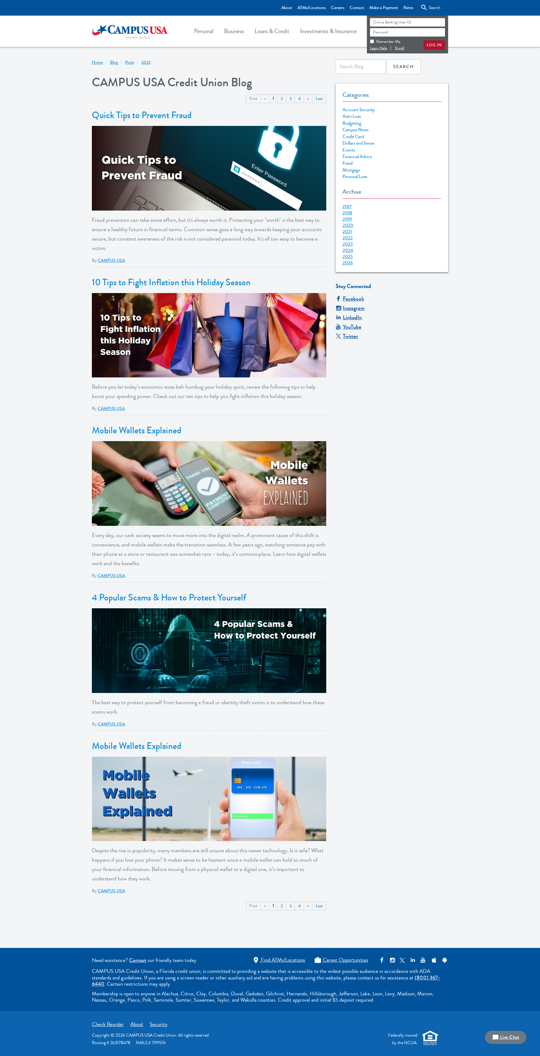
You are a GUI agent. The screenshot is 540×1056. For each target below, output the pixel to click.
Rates (408, 8)
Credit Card (353, 136)
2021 (347, 231)
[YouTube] (423, 960)
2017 (347, 206)
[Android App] (443, 960)
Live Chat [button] (505, 1037)
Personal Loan (355, 176)
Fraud (347, 163)
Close (429, 7)
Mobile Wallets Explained (136, 430)
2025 (347, 256)
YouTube (352, 327)
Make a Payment (383, 8)
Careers (337, 8)
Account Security (358, 110)
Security (159, 1024)
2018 (347, 213)
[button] (204, 31)
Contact (357, 8)
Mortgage (351, 170)
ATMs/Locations (312, 8)
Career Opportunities (341, 960)
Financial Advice (357, 156)
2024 (347, 250)
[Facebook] (381, 960)
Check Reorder (108, 1024)
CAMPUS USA (111, 260)
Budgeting (351, 123)
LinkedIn (352, 317)
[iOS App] (433, 960)
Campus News (355, 130)
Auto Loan (351, 116)
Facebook (353, 299)
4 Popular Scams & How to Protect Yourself (169, 597)
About (286, 8)
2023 (347, 244)
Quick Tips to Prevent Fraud (142, 115)
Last (319, 99)
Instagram (354, 308)
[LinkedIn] (412, 960)
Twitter (350, 336)
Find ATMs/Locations (278, 960)
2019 (347, 219)
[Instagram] (392, 960)
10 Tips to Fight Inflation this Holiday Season (171, 282)
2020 (347, 225)
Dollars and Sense (358, 143)
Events (348, 150)
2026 (347, 263)
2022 (347, 238)
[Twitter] (402, 960)
